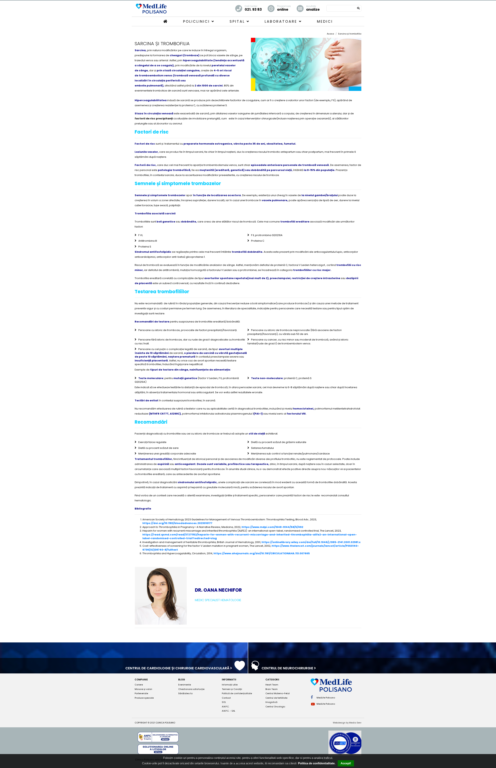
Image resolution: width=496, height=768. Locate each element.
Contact (226, 697)
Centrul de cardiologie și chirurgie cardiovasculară (177, 668)
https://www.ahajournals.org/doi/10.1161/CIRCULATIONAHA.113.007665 (262, 553)
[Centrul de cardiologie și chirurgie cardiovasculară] (239, 668)
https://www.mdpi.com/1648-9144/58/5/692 (272, 527)
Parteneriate (141, 693)
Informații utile (230, 684)
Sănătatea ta (185, 693)
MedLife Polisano (325, 697)
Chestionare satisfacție (191, 689)
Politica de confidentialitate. (316, 763)
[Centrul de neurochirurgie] (255, 668)
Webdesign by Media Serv (347, 722)
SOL (224, 702)
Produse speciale (144, 697)
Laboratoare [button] (282, 21)
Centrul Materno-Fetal (277, 693)
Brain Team (271, 689)
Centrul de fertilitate (276, 697)
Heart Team (271, 684)
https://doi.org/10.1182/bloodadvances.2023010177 (177, 523)
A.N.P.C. (225, 706)
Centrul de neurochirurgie (288, 668)
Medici (325, 21)
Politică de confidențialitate (237, 693)
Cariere (139, 684)
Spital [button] (238, 21)
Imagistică (271, 702)
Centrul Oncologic (275, 706)
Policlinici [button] (197, 21)
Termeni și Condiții (232, 689)
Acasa (330, 33)
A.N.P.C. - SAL (228, 710)
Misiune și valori (143, 689)
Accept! (346, 763)
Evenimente (184, 684)
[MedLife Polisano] (151, 8)
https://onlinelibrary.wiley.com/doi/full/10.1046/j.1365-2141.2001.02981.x (311, 542)
